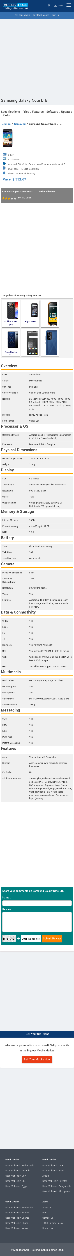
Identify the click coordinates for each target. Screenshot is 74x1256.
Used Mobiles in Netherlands (19, 1165)
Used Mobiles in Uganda (17, 1218)
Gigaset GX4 (30, 321)
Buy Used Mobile (41, 15)
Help (44, 1212)
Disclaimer (47, 1228)
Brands (6, 123)
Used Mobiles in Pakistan (54, 1181)
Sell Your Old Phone (37, 1034)
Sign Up (55, 15)
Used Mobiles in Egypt (16, 1186)
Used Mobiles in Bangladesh (56, 1186)
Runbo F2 (50, 313)
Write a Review (47, 191)
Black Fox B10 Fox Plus (50, 342)
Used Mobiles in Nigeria (17, 1212)
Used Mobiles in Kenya (16, 1228)
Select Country (49, 5)
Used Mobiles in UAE (52, 1165)
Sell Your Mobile (22, 15)
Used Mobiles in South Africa (19, 1207)
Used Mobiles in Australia (18, 1170)
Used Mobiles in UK (15, 1181)
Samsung (20, 123)
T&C (44, 1223)
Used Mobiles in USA (15, 1175)
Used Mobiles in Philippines (56, 1191)
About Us (46, 1207)
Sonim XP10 (30, 342)
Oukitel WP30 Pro (10, 323)
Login (60, 5)
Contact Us (47, 1218)
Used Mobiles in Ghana (16, 1223)
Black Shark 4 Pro (11, 353)
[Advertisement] (37, 57)
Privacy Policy (56, 1223)
